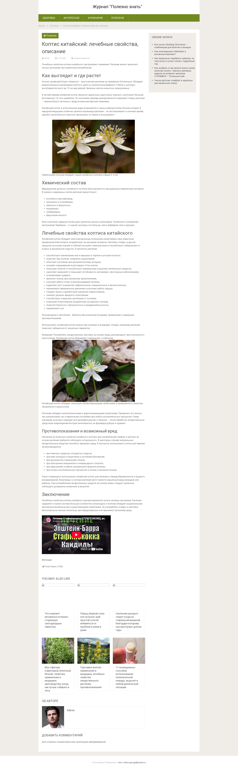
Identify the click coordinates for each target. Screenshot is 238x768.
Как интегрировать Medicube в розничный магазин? (170, 53)
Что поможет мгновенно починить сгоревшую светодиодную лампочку (56, 620)
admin (47, 58)
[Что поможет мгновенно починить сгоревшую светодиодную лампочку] (58, 597)
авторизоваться (97, 742)
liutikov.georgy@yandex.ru (134, 762)
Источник (47, 560)
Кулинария (95, 17)
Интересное (71, 17)
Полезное (117, 17)
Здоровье (49, 17)
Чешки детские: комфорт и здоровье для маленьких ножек (173, 81)
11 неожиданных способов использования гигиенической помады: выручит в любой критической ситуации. (127, 677)
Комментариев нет (82, 58)
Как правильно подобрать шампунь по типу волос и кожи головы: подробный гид (174, 61)
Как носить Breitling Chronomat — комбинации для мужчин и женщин (172, 46)
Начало (41, 26)
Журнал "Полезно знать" (117, 6)
